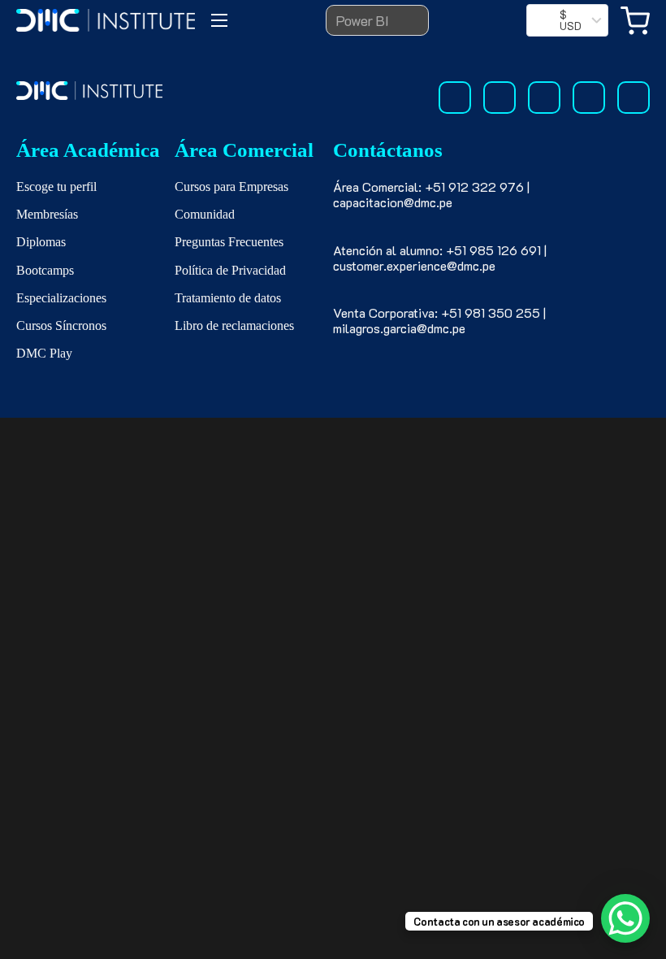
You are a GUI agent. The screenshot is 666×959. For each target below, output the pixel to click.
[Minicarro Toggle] (635, 21)
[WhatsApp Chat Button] (625, 918)
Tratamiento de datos (228, 298)
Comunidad (205, 214)
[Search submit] (405, 20)
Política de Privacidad (230, 270)
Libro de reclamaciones (234, 325)
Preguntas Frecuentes (229, 242)
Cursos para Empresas (231, 186)
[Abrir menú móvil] (219, 20)
